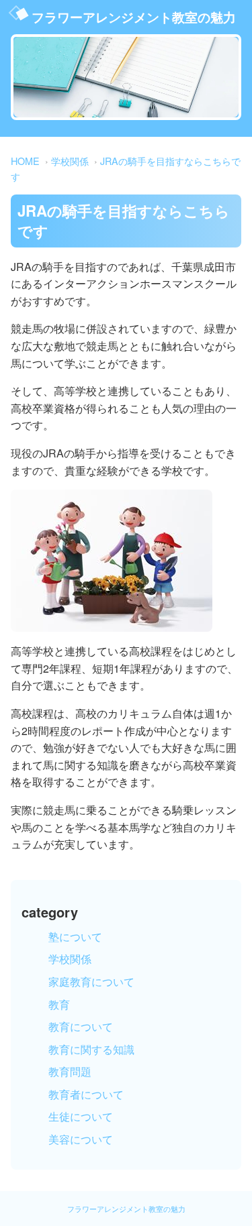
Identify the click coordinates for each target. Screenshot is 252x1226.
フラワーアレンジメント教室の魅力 (134, 16)
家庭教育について (91, 981)
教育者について (86, 1094)
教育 (59, 1004)
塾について (75, 936)
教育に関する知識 (91, 1049)
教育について (80, 1026)
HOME (25, 161)
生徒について (80, 1116)
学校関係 (70, 161)
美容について (80, 1139)
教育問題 (69, 1071)
